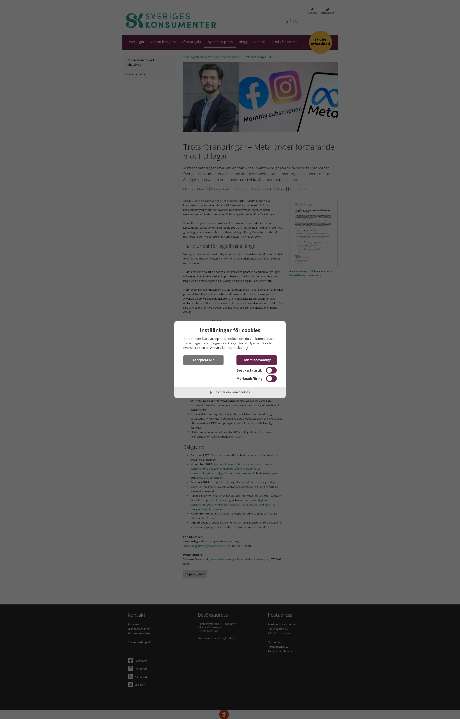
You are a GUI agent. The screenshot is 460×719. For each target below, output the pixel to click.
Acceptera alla (203, 360)
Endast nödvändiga (257, 360)
